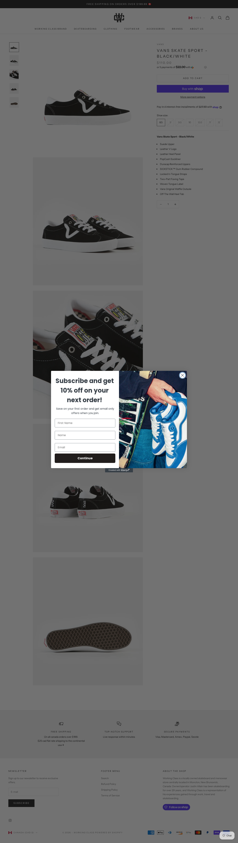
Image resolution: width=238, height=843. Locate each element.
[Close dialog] (182, 375)
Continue (85, 458)
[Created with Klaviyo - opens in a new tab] (119, 470)
